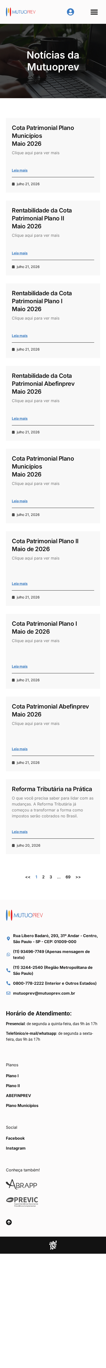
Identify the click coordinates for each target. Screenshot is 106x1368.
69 (68, 876)
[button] (94, 12)
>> (78, 876)
